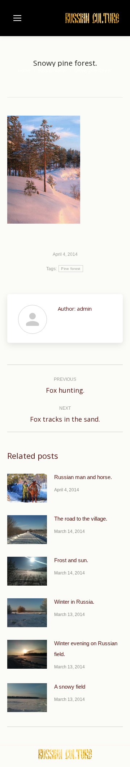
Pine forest (70, 269)
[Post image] (27, 488)
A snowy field (69, 687)
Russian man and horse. (83, 477)
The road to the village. (80, 519)
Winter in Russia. (74, 602)
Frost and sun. (71, 560)
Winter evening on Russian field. (85, 648)
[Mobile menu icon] (17, 18)
